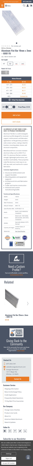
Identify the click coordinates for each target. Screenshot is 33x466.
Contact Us (23, 96)
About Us (8, 416)
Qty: (4, 107)
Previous (5, 302)
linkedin (25, 431)
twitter (20, 431)
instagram (9, 431)
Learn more (21, 350)
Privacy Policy (27, 449)
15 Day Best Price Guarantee (14, 401)
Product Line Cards (11, 413)
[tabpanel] (16, 25)
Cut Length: (4, 60)
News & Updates (10, 422)
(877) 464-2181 (27, 1)
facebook (4, 431)
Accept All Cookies (9, 463)
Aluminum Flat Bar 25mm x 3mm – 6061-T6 (16, 316)
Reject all (9, 458)
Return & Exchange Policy (13, 392)
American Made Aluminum (13, 419)
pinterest (15, 431)
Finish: (6, 69)
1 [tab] (16, 43)
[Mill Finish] (5, 72)
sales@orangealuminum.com (16, 367)
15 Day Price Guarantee (18, 100)
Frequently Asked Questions (14, 398)
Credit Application (10, 395)
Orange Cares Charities (12, 410)
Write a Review (6, 48)
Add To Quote (16, 122)
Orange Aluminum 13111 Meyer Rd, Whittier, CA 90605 (12, 372)
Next (28, 302)
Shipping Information (12, 389)
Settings (8, 454)
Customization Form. (16, 275)
